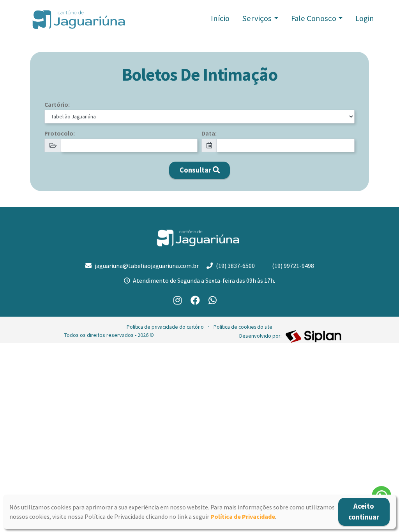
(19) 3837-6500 (235, 266)
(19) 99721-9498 (293, 266)
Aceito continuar (363, 511)
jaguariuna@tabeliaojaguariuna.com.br (147, 266)
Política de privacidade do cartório (165, 327)
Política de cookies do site (243, 327)
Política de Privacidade (242, 516)
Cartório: (57, 104)
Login (364, 18)
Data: (209, 133)
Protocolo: (59, 133)
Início (220, 18)
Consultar (195, 170)
